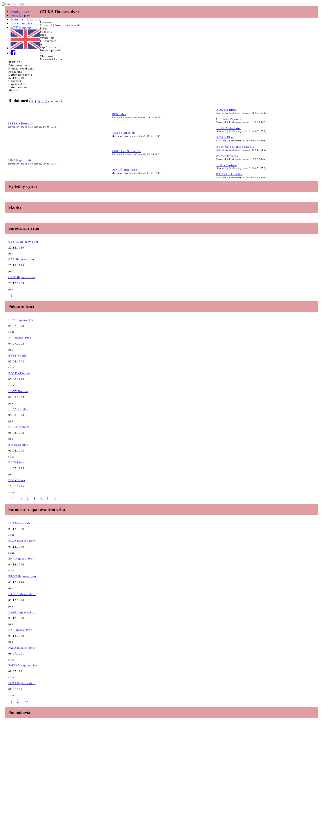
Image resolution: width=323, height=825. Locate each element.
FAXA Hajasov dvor (22, 683)
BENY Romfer (18, 409)
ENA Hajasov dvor (21, 558)
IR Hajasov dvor (19, 337)
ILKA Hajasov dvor (21, 320)
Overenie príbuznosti (25, 19)
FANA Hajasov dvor (22, 647)
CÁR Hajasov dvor (21, 259)
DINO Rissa (16, 462)
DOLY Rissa (16, 480)
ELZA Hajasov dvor (22, 540)
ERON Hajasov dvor (22, 576)
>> (55, 498)
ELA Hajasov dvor (21, 523)
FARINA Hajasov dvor (23, 665)
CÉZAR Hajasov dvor (23, 241)
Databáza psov (21, 15)
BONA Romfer (18, 444)
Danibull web (20, 11)
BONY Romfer (18, 391)
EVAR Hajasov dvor (22, 612)
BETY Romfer (18, 355)
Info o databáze (21, 23)
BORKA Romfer (19, 373)
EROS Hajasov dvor (22, 594)
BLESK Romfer (18, 426)
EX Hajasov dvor (20, 629)
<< (13, 498)
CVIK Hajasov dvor (21, 277)
